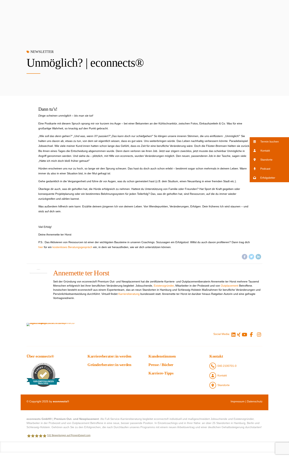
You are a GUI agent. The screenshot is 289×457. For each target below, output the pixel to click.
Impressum (238, 401)
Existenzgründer (164, 285)
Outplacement (229, 285)
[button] (269, 141)
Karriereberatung (129, 293)
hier (40, 247)
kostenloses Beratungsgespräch (72, 247)
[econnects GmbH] (52, 334)
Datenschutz (254, 401)
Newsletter (42, 52)
